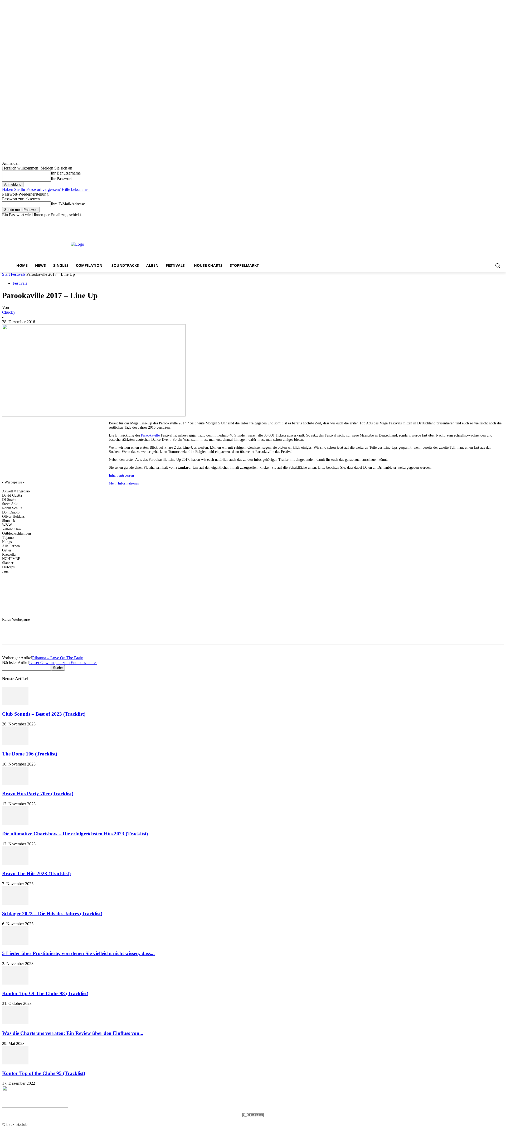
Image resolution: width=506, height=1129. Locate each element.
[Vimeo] (493, 221)
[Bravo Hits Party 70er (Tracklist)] (15, 783)
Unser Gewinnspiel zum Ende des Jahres (63, 662)
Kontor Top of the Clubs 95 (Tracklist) (43, 1073)
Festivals (18, 274)
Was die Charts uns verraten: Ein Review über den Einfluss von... (72, 1033)
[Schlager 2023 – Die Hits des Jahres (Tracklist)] (15, 903)
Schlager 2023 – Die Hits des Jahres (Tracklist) (52, 913)
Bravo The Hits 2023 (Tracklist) (36, 873)
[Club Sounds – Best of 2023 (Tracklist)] (15, 703)
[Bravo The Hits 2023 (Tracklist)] (15, 863)
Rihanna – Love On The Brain (57, 658)
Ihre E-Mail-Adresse (68, 204)
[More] (160, 633)
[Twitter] (486, 221)
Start (6, 274)
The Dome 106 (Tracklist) (29, 754)
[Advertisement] (248, 244)
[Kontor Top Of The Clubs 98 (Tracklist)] (15, 983)
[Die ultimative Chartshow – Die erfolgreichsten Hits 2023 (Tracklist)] (15, 823)
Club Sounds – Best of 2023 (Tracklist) (43, 714)
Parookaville (150, 435)
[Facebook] (472, 221)
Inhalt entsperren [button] (121, 475)
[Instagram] (479, 221)
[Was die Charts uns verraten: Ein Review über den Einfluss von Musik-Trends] (15, 1023)
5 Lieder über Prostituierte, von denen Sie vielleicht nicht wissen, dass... (78, 953)
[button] (497, 265)
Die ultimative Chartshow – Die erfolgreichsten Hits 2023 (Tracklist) (75, 833)
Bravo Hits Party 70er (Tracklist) (37, 793)
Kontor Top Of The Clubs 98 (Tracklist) (45, 993)
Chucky (8, 312)
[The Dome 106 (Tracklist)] (15, 743)
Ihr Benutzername (66, 173)
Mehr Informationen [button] (124, 483)
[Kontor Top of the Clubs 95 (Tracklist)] (15, 1063)
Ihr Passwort (61, 178)
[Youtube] (501, 221)
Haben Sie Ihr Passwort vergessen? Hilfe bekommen (46, 189)
